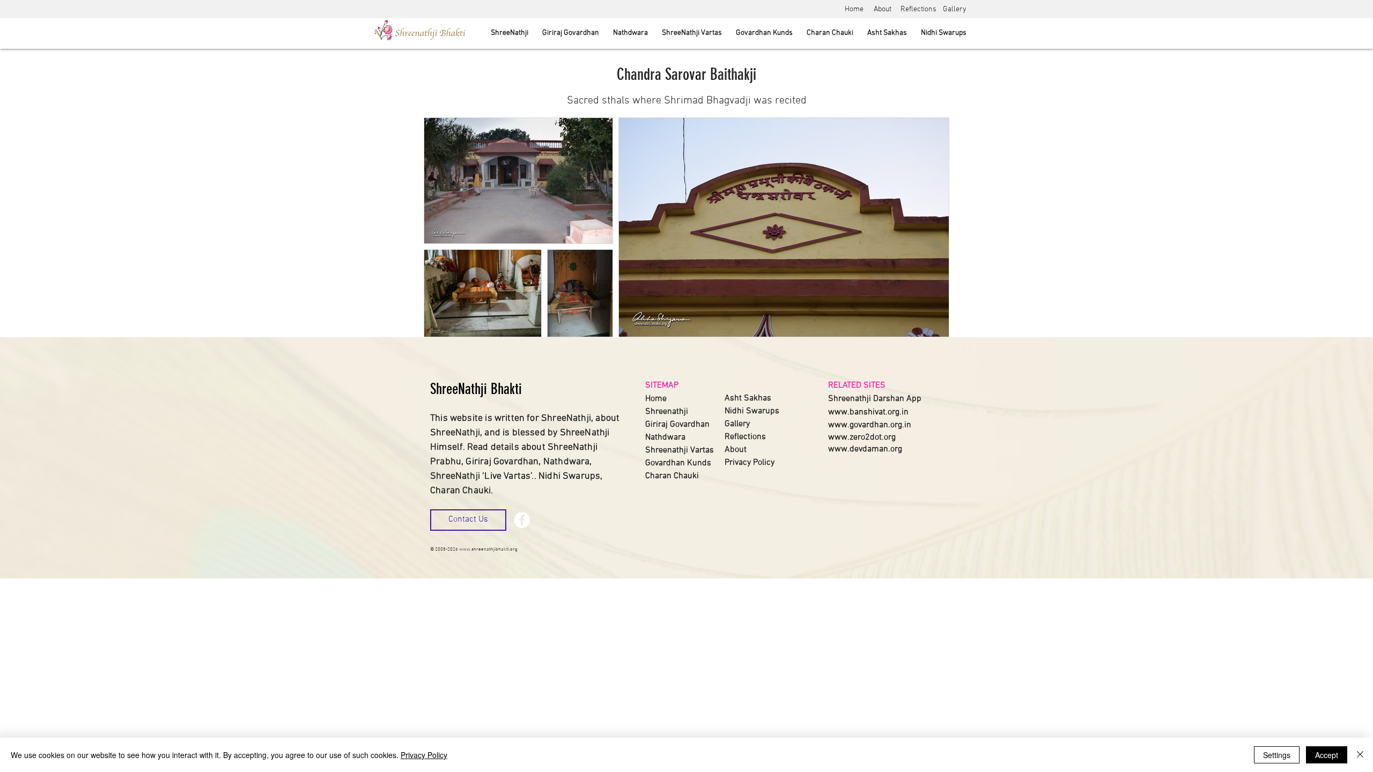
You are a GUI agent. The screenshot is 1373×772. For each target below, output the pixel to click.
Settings (1276, 754)
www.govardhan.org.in (869, 425)
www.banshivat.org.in (868, 412)
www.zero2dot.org (862, 437)
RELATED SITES (856, 385)
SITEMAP (661, 385)
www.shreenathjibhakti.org (488, 549)
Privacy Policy (424, 754)
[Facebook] (522, 520)
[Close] (1360, 754)
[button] (468, 520)
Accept (1326, 754)
